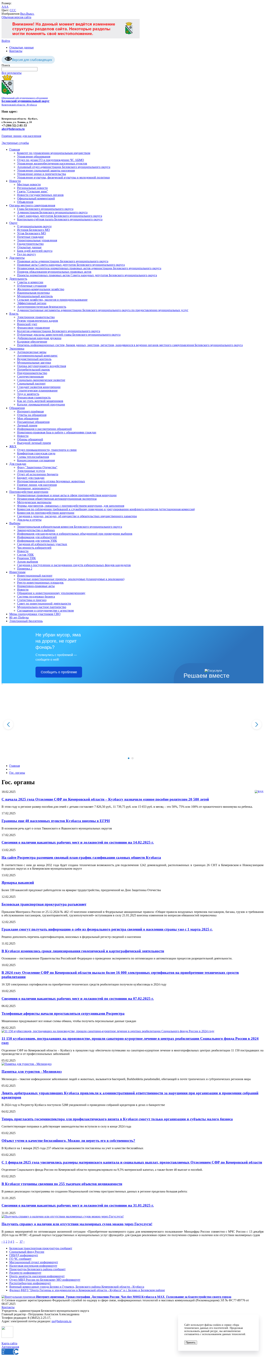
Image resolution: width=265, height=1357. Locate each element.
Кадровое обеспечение (32, 341)
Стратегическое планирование (37, 390)
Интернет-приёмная (30, 411)
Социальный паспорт (31, 383)
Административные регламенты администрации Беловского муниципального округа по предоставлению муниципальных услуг (102, 310)
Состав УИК (25, 554)
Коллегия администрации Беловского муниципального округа (58, 331)
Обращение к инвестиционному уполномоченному (51, 593)
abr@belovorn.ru (13, 129)
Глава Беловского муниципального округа (45, 209)
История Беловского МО (33, 229)
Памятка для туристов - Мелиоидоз (32, 1071)
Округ (13, 222)
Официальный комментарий (36, 198)
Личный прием (27, 425)
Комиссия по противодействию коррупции (45, 512)
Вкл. (23, 13)
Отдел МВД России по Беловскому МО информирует (44, 1279)
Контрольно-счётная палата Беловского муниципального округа (59, 219)
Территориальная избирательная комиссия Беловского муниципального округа (69, 526)
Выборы (14, 523)
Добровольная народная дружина (39, 338)
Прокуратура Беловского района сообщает (37, 1269)
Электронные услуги (31, 470)
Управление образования (33, 156)
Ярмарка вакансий (18, 882)
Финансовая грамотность (34, 397)
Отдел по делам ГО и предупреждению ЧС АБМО (50, 160)
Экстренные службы (15, 143)
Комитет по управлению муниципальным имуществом (53, 153)
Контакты (15, 51)
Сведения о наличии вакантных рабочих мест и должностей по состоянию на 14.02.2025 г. (78, 842)
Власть (13, 313)
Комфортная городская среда (36, 453)
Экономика (16, 348)
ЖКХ (12, 446)
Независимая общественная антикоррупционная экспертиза (57, 498)
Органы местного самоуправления (32, 205)
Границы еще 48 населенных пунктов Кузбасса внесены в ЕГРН (56, 821)
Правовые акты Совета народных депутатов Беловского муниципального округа (71, 264)
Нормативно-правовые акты (36, 586)
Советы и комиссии (30, 282)
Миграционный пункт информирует (33, 1262)
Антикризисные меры (31, 352)
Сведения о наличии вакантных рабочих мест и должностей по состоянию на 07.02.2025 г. (78, 999)
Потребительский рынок (33, 369)
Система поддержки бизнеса (36, 596)
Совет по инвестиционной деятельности (44, 603)
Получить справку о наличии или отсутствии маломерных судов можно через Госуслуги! (77, 1224)
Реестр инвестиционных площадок (40, 582)
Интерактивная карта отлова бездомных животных (51, 481)
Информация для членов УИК (37, 540)
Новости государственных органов (40, 195)
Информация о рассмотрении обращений (44, 429)
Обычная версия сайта (16, 17)
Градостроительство (30, 243)
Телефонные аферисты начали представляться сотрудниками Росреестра (63, 1013)
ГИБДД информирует (23, 1255)
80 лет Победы (19, 617)
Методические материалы (34, 502)
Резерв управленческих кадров (37, 320)
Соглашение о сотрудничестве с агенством (45, 610)
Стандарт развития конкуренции (39, 387)
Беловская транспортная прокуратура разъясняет (44, 904)
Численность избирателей (34, 547)
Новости (15, 181)
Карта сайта (9, 1343)
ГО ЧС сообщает (20, 1258)
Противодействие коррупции (28, 491)
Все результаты (12, 73)
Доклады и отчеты (29, 519)
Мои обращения (27, 418)
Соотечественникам (30, 376)
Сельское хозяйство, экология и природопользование (52, 299)
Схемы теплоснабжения (33, 456)
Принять (191, 1342)
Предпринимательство (32, 373)
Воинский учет (27, 324)
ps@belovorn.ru (61, 1321)
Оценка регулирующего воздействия (41, 366)
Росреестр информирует (25, 1272)
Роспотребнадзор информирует (30, 1283)
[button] (128, 758)
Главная (14, 149)
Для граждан (17, 463)
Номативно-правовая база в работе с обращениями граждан (56, 432)
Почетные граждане (30, 236)
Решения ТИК (26, 558)
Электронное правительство (36, 317)
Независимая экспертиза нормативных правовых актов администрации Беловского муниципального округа (89, 268)
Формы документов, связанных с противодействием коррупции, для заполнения (70, 505)
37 (21, 1241)
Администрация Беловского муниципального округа (52, 212)
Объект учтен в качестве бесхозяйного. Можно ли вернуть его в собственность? (68, 1141)
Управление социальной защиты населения (46, 170)
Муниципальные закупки (34, 362)
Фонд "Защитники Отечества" (37, 467)
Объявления (25, 202)
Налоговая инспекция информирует (33, 1265)
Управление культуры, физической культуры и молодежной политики (63, 177)
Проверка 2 (24, 568)
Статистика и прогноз (31, 600)
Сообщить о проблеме (59, 672)
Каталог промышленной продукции (41, 404)
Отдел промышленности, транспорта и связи (47, 449)
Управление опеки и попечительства (41, 174)
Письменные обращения (33, 422)
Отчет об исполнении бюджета (37, 474)
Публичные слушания (31, 285)
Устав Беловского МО (31, 233)
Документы (17, 257)
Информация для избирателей (37, 537)
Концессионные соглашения (36, 460)
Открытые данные (21, 47)
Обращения (17, 408)
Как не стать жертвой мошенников (40, 401)
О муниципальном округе (34, 226)
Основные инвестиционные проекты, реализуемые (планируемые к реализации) (70, 579)
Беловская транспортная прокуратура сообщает (40, 1248)
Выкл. (30, 13)
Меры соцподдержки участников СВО (35, 614)
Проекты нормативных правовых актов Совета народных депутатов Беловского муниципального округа (87, 275)
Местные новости (29, 184)
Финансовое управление (33, 327)
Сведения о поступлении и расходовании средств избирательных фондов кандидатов (74, 565)
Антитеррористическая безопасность (41, 306)
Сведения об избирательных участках (42, 544)
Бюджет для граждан (30, 477)
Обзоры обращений (30, 439)
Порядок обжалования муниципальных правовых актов (54, 271)
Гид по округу (26, 254)
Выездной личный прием (34, 443)
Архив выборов (27, 561)
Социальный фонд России (26, 1251)
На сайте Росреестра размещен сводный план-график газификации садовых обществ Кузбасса (81, 857)
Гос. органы (17, 772)
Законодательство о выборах (36, 530)
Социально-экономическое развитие (41, 380)
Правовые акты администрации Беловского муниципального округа (62, 261)
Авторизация (10, 1346)
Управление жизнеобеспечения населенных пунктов (52, 163)
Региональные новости (32, 188)
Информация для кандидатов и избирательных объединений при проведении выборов (74, 533)
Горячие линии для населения (21, 136)
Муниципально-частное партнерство (41, 607)
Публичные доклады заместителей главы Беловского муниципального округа (68, 334)
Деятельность (18, 278)
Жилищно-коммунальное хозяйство (40, 289)
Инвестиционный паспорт (34, 575)
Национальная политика (33, 292)
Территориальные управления (37, 240)
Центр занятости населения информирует (37, 1276)
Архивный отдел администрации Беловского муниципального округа (63, 167)
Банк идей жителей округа (34, 250)
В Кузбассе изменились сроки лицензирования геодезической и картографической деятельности (83, 951)
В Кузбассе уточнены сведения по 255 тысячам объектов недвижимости (62, 1184)
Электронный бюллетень (26, 621)
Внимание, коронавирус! (33, 488)
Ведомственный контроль (34, 359)
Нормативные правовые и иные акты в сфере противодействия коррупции (67, 495)
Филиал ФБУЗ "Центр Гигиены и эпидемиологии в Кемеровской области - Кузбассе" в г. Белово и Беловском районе (87, 1290)
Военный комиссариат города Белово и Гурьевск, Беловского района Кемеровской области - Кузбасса (76, 1286)
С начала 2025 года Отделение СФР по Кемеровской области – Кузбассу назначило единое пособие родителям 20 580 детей (105, 799)
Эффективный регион (31, 303)
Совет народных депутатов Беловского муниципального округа (59, 216)
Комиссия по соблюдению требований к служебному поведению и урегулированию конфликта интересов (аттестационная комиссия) (106, 509)
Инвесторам (17, 572)
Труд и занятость (28, 394)
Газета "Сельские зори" (32, 191)
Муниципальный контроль (35, 296)
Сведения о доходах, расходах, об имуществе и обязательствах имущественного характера (77, 516)
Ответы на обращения (31, 415)
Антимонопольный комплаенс (37, 355)
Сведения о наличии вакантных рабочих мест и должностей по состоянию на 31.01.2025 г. (78, 1205)
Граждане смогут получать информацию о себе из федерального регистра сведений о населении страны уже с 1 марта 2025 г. (107, 929)
